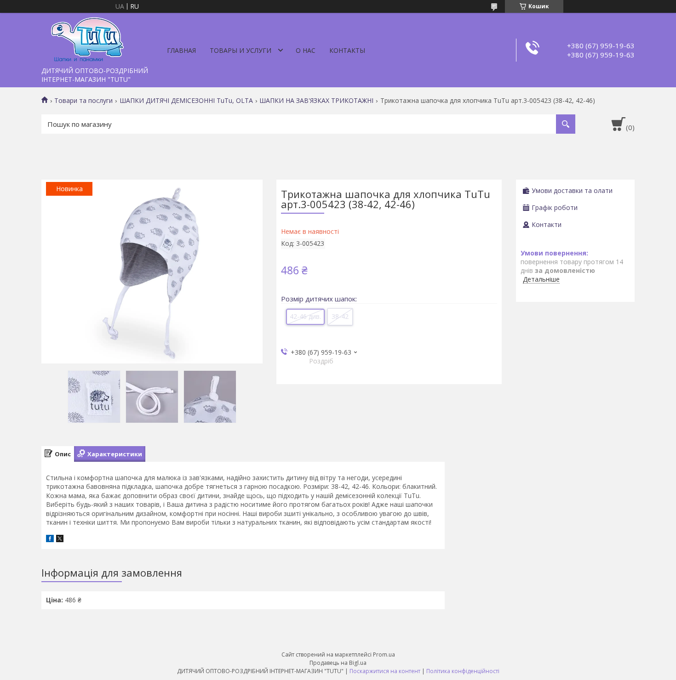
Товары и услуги (240, 50)
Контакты (347, 50)
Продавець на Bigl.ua (338, 663)
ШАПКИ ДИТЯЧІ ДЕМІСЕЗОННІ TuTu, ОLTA (186, 100)
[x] (59, 539)
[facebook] (50, 539)
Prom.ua (384, 654)
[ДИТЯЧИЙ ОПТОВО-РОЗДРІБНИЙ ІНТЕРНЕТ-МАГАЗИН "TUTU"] (87, 37)
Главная (181, 50)
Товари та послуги (83, 100)
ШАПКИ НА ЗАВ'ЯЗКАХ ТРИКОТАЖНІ (316, 100)
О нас (305, 50)
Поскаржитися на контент (384, 671)
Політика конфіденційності (462, 671)
